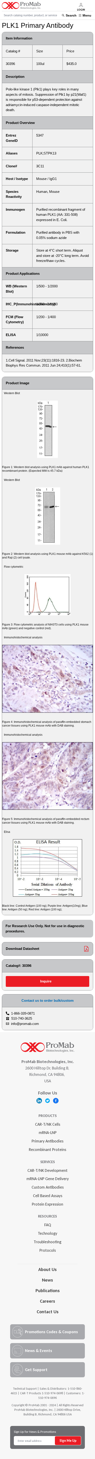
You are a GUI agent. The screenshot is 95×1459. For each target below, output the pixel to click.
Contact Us (48, 1311)
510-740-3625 (21, 1018)
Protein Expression (47, 1204)
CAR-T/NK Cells (47, 1124)
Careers (47, 1301)
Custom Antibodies (48, 1187)
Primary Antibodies (47, 1141)
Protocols (47, 1250)
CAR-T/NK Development (47, 1170)
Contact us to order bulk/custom (47, 1000)
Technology (47, 1233)
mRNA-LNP (47, 1132)
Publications (48, 1290)
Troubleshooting (47, 1241)
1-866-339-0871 (23, 1013)
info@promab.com (25, 1024)
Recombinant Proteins (47, 1149)
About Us (47, 1269)
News (47, 1280)
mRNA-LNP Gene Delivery (48, 1178)
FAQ (47, 1224)
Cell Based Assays (47, 1195)
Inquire (45, 981)
